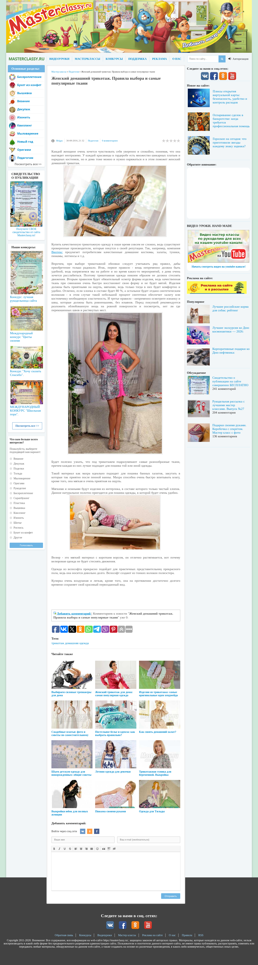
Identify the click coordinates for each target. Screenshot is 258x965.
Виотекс (57, 252)
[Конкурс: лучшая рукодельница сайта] (26, 261)
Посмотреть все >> (27, 425)
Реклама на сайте (152, 935)
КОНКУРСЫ (114, 58)
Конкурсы (85, 935)
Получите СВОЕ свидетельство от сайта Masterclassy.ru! (26, 232)
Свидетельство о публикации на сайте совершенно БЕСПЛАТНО (230, 381)
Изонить (23, 117)
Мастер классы (127, 935)
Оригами (24, 150)
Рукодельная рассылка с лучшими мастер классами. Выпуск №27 (228, 405)
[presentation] (54, 848)
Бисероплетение (29, 77)
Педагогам (93, 140)
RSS (200, 935)
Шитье (18, 522)
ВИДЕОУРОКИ (59, 58)
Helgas (59, 140)
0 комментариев (110, 140)
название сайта (26, 59)
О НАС (176, 58)
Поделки (19, 468)
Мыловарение (27, 133)
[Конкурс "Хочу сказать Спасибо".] (26, 356)
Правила (187, 935)
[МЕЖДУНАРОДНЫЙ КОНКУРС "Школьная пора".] (26, 390)
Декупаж (23, 109)
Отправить (171, 896)
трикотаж (57, 643)
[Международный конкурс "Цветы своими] (26, 316)
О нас (172, 935)
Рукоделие (20, 488)
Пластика (19, 502)
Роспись (18, 527)
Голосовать (26, 545)
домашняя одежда (77, 643)
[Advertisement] (115, 113)
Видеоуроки (104, 935)
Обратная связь (64, 935)
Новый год (25, 142)
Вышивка (24, 93)
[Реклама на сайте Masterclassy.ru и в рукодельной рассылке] (217, 292)
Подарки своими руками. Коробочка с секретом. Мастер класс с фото (229, 428)
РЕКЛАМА (159, 58)
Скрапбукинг (21, 498)
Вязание (23, 101)
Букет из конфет (29, 85)
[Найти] (222, 58)
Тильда (18, 473)
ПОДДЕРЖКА (137, 58)
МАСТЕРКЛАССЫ (87, 58)
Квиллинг (24, 125)
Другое (18, 537)
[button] (54, 848)
